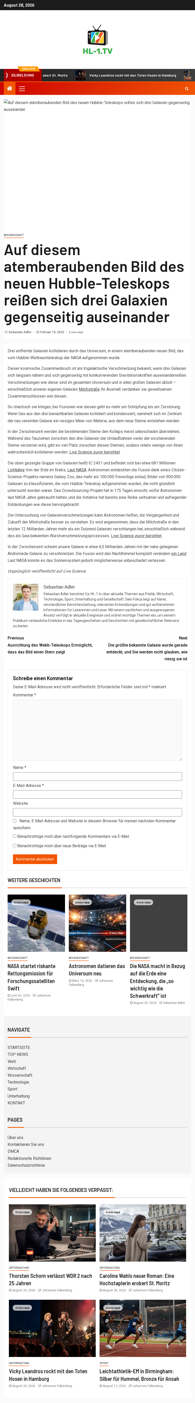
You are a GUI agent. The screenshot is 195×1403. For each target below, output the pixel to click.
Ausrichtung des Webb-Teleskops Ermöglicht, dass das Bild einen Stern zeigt (50, 645)
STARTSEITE (19, 1047)
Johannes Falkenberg (57, 1290)
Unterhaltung (19, 1096)
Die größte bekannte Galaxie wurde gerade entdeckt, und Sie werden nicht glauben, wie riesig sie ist (146, 648)
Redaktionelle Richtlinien (29, 1158)
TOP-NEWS (18, 1054)
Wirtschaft (17, 1068)
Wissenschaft (14, 235)
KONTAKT (16, 1103)
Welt (12, 1061)
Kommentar (24, 695)
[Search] (187, 88)
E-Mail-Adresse (28, 785)
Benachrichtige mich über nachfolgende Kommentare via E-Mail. (73, 836)
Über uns (15, 1137)
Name (19, 767)
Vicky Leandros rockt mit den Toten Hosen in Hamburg (114, 75)
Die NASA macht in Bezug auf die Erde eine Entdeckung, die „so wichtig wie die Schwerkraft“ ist (157, 980)
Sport (12, 1089)
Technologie (18, 1082)
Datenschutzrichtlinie (26, 1165)
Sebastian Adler (20, 332)
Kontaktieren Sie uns (26, 1144)
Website (20, 803)
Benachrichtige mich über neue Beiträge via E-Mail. (62, 845)
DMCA (13, 1151)
